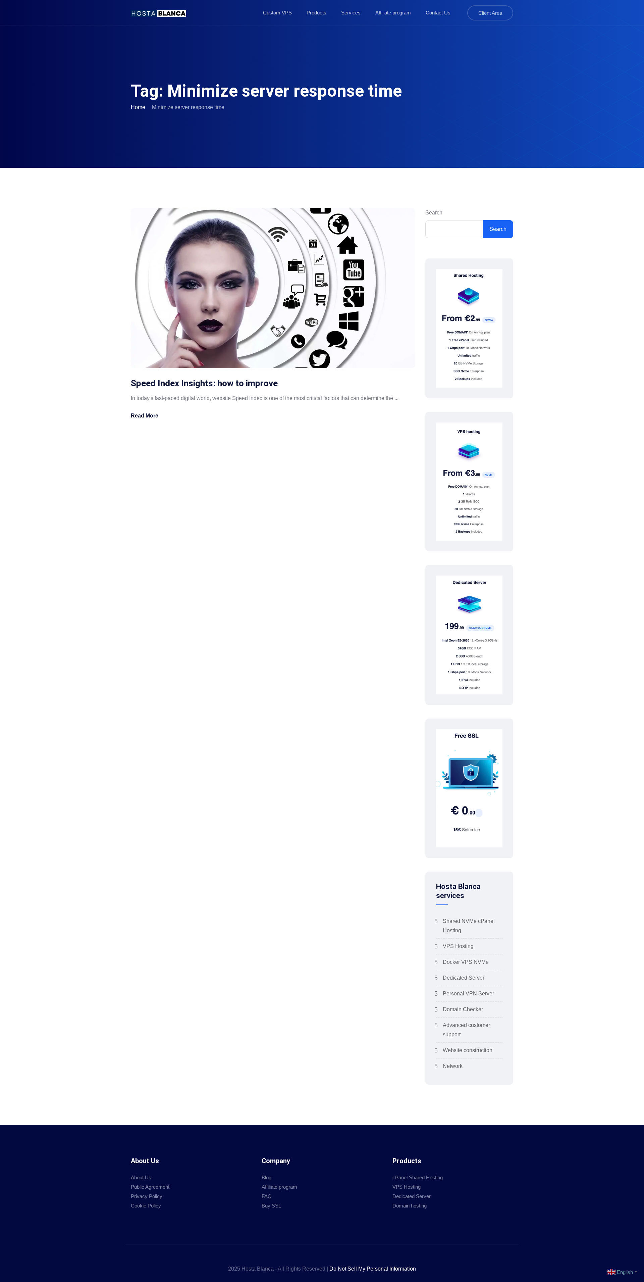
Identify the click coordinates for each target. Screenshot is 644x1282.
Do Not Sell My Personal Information (372, 1269)
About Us (141, 1177)
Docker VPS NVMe (466, 962)
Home (138, 107)
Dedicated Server (463, 978)
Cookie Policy (146, 1206)
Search (433, 212)
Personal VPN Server (468, 993)
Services (351, 12)
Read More (144, 415)
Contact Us (438, 12)
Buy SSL (271, 1206)
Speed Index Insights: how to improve (204, 383)
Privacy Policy (146, 1196)
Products (316, 12)
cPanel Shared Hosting (417, 1177)
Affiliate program (393, 12)
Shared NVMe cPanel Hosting (469, 925)
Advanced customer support (466, 1029)
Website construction (467, 1050)
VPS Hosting (458, 946)
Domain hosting (409, 1206)
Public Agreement (150, 1187)
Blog (266, 1177)
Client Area (490, 13)
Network (453, 1066)
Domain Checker (463, 1009)
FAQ (267, 1196)
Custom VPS (277, 12)
